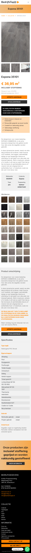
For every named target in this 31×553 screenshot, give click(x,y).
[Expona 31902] (27, 222)
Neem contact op (15, 541)
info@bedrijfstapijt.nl (8, 495)
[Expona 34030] (4, 200)
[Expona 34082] (19, 229)
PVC (2, 511)
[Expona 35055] (27, 237)
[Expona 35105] (27, 200)
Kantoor (3, 519)
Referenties (4, 528)
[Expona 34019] (12, 200)
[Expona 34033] (19, 214)
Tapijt (2, 513)
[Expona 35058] (12, 259)
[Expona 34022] (12, 222)
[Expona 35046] (27, 207)
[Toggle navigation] (28, 2)
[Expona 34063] (4, 237)
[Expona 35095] (4, 207)
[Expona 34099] (4, 222)
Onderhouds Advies (6, 532)
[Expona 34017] (19, 222)
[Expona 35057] (19, 259)
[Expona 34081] (27, 229)
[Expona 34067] (12, 214)
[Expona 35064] (27, 252)
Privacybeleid (5, 538)
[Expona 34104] (12, 229)
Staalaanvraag (14, 102)
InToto (18, 551)
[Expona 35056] (19, 237)
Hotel (2, 515)
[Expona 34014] (12, 237)
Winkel (3, 517)
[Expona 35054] (4, 244)
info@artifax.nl (6, 494)
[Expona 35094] (12, 207)
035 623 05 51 (6, 492)
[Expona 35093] (19, 207)
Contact (3, 534)
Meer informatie (15, 463)
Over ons (3, 526)
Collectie (11, 15)
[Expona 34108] (4, 229)
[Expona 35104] (12, 244)
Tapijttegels (4, 509)
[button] (27, 549)
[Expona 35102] (19, 244)
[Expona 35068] (12, 252)
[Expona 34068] (4, 214)
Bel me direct (15, 545)
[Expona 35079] (27, 244)
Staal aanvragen (6, 530)
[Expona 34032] (27, 214)
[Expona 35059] (4, 259)
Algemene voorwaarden (8, 536)
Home (3, 15)
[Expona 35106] (19, 200)
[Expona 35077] (4, 252)
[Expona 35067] (19, 252)
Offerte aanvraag (14, 97)
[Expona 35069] (27, 259)
